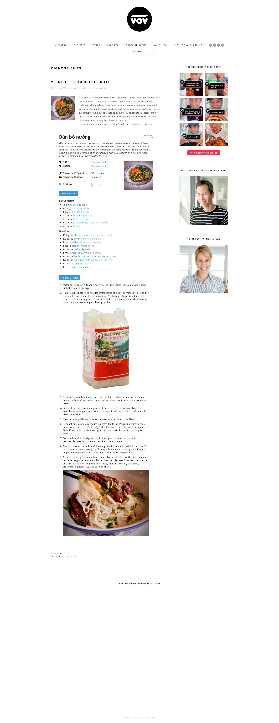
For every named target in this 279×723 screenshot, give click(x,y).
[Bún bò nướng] (138, 188)
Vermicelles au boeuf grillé (80, 82)
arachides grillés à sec (86, 259)
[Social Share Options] (58, 643)
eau (78, 226)
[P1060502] (106, 536)
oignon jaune (74, 208)
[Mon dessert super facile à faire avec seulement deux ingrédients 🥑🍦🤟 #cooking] (83, 674)
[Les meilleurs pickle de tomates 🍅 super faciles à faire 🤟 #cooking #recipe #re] (83, 617)
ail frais (78, 211)
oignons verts (79, 245)
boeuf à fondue (78, 204)
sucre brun (82, 219)
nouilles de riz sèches (82, 235)
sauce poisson (84, 215)
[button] (191, 84)
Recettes (66, 553)
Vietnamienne (99, 166)
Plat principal (98, 162)
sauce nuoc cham (81, 267)
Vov (139, 19)
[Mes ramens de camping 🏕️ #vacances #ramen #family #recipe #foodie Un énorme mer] (196, 674)
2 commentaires (100, 88)
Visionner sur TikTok (205, 152)
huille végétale (82, 249)
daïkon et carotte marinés (86, 242)
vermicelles (72, 556)
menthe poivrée (80, 252)
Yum (146, 135)
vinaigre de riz (84, 222)
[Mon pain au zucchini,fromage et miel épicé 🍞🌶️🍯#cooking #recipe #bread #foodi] (196, 617)
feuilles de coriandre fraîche (89, 256)
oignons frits (81, 263)
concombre (80, 238)
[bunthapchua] (106, 392)
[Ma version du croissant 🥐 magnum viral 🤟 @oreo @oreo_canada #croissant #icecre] (139, 674)
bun (64, 556)
